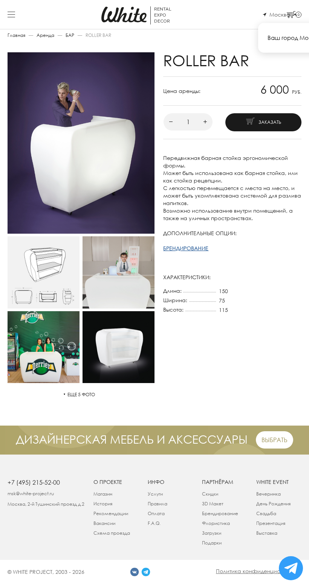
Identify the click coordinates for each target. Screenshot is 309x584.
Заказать (270, 122)
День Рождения (273, 503)
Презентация (270, 523)
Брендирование (220, 513)
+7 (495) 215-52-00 (34, 482)
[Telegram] (145, 571)
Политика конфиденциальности (258, 571)
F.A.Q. (154, 523)
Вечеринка (268, 494)
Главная (16, 35)
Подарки (212, 543)
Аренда (45, 35)
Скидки (210, 494)
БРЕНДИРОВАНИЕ (185, 248)
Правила (157, 503)
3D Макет (212, 503)
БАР (70, 35)
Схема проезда (111, 533)
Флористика (216, 523)
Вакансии (104, 523)
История (102, 503)
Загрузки (211, 533)
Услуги (155, 494)
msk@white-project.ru (31, 493)
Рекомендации (110, 513)
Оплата (156, 513)
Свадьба (266, 513)
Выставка (266, 533)
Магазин (102, 494)
